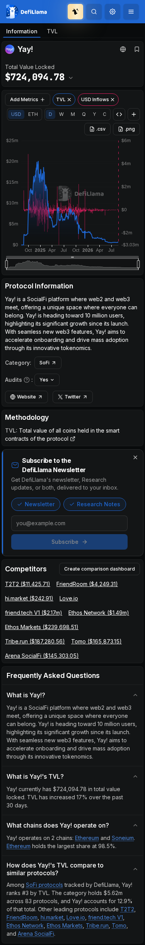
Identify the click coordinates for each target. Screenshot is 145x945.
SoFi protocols (44, 884)
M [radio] (73, 114)
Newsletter (40, 504)
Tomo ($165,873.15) (96, 641)
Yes (43, 380)
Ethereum (87, 838)
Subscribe (64, 541)
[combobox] (112, 11)
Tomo (119, 925)
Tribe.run (97, 925)
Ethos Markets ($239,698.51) (41, 627)
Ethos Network (25, 925)
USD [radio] (16, 114)
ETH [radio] (33, 114)
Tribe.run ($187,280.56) (35, 641)
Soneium (123, 838)
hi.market (52, 917)
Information (22, 31)
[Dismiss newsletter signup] (135, 457)
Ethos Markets (65, 925)
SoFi (44, 363)
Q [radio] (84, 114)
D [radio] (50, 114)
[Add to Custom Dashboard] (134, 114)
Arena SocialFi (36, 933)
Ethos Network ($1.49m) (98, 612)
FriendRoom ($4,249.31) (87, 584)
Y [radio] (94, 114)
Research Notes (98, 504)
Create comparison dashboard (99, 569)
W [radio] (61, 114)
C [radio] (104, 114)
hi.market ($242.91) (29, 598)
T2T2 (127, 909)
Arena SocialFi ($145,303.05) (42, 655)
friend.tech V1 (105, 917)
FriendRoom (22, 917)
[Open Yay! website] (123, 49)
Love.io (69, 598)
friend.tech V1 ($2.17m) (33, 612)
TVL (52, 31)
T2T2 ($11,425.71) (27, 584)
